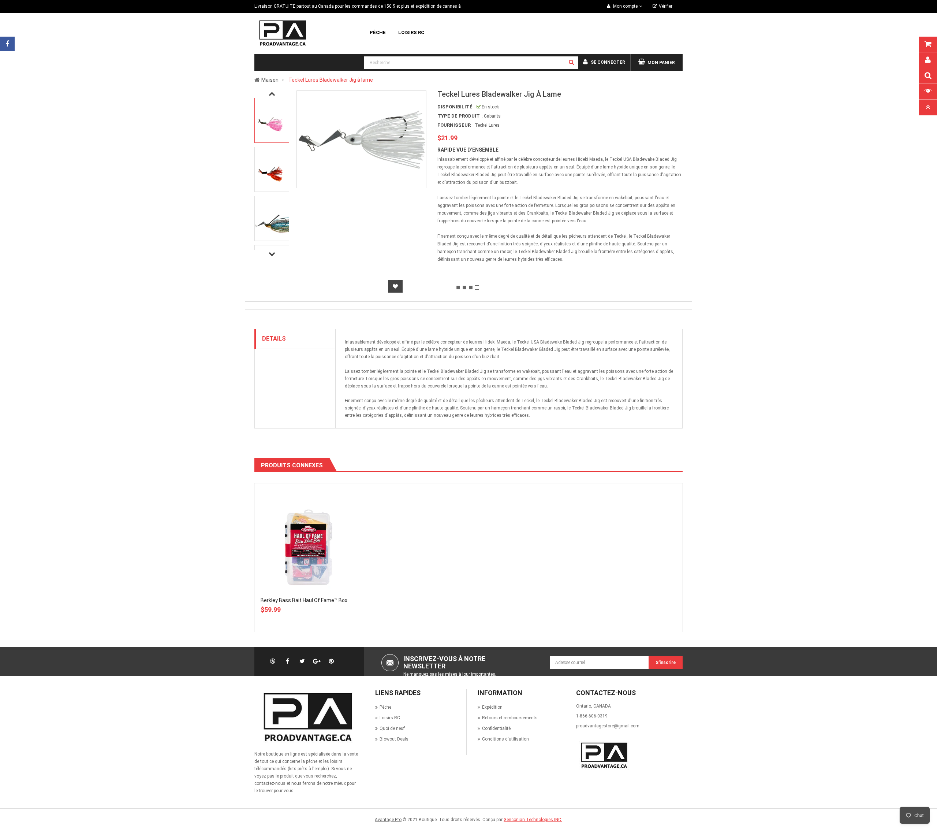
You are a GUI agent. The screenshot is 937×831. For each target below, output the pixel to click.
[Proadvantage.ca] (306, 717)
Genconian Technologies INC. (533, 819)
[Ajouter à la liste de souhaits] (395, 286)
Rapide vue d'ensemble (468, 150)
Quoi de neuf (392, 728)
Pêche (385, 707)
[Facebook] (7, 44)
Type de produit (458, 116)
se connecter (608, 62)
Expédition (492, 707)
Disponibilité (455, 107)
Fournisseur (454, 125)
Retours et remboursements (510, 717)
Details (274, 338)
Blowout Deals (394, 739)
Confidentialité (496, 728)
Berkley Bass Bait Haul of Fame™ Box (304, 600)
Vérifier (665, 6)
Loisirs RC (390, 717)
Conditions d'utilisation (505, 739)
